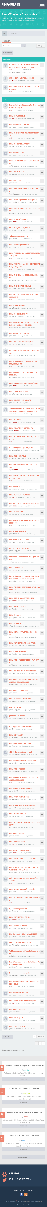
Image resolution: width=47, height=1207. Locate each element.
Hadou (13, 70)
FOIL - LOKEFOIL (15, 623)
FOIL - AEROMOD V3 (17, 171)
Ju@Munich (15, 637)
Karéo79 (14, 581)
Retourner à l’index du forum (13, 1050)
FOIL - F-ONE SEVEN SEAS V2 (20, 286)
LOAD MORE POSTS (23, 1157)
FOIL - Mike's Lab (15, 615)
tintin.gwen (18, 626)
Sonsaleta (15, 701)
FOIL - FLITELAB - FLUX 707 (19, 495)
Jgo (13, 729)
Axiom (14, 230)
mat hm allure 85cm (17, 1026)
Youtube (22, 1190)
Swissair (15, 174)
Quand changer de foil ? (18, 908)
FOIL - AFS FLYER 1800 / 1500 (20, 743)
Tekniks (14, 609)
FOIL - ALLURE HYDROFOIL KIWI (21, 428)
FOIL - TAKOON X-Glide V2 (19, 391)
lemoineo (15, 763)
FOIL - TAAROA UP (16, 567)
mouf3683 (14, 684)
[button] (43, 1043)
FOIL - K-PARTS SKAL (17, 116)
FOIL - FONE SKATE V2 (17, 456)
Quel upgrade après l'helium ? (21, 726)
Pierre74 (14, 967)
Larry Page (26, 1140)
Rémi (13, 394)
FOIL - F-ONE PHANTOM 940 (20, 699)
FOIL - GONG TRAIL (16, 152)
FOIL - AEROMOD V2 (17, 486)
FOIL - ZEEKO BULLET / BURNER (21, 598)
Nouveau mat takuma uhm (20, 973)
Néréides (15, 975)
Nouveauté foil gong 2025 (19, 548)
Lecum (14, 239)
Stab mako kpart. (16, 1018)
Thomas (15, 183)
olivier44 (15, 791)
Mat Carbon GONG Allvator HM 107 (23, 934)
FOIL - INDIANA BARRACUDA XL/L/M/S (23, 383)
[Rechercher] (24, 45)
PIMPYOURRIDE (11, 4)
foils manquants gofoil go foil (21, 447)
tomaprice (15, 489)
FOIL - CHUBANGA (16, 735)
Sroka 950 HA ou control (19, 540)
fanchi (14, 542)
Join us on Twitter (20, 1179)
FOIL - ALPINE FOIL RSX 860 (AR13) (22, 643)
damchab (14, 327)
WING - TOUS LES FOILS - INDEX (21, 78)
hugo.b (14, 146)
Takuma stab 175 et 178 (18, 236)
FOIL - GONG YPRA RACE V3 (19, 144)
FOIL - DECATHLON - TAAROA (20, 788)
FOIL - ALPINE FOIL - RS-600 (19, 917)
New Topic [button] (8, 53)
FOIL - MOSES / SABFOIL (18, 219)
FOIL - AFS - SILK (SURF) (18, 690)
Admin (26, 1070)
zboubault (15, 202)
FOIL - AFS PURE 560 (17, 769)
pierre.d (14, 645)
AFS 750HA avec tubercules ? (20, 752)
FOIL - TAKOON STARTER (19, 797)
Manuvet (15, 693)
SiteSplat (26, 1093)
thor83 (14, 288)
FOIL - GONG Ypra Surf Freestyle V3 (23, 199)
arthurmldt (16, 308)
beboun (14, 956)
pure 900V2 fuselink (17, 716)
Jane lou (26, 1117)
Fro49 (14, 403)
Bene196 (15, 911)
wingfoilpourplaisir (18, 718)
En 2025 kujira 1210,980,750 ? (20, 227)
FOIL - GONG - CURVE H (18, 925)
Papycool (14, 355)
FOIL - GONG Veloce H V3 (19, 124)
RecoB (13, 213)
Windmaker (15, 166)
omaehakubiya (17, 450)
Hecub (14, 127)
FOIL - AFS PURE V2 (16, 833)
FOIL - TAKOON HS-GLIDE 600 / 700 (22, 1001)
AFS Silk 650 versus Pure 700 (20, 942)
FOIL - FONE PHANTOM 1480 (20, 850)
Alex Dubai (15, 737)
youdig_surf (15, 280)
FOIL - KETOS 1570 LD (17, 606)
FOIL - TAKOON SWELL (17, 305)
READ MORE (23, 1079)
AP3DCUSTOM (16, 872)
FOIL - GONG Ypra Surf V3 (19, 244)
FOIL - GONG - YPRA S (17, 814)
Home (16, 1190)
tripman (14, 617)
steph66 (15, 861)
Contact (30, 1190)
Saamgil (14, 377)
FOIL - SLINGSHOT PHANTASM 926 (22, 671)
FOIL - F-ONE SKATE (16, 419)
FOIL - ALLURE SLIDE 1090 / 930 (21, 342)
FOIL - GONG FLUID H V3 (18, 314)
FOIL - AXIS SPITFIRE (17, 842)
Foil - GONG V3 (15, 707)
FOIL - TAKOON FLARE (17, 531)
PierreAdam (16, 1012)
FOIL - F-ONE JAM (16, 512)
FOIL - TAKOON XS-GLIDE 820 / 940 (22, 805)
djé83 (14, 514)
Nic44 (14, 808)
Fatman (14, 562)
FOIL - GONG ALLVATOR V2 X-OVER (22, 760)
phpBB (40, 1201)
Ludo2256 (15, 673)
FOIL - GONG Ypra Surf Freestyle (22, 889)
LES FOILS (6, 41)
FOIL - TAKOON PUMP (17, 651)
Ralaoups (16, 194)
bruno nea (17, 1029)
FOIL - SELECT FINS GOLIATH (20, 400)
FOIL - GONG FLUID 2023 (18, 992)
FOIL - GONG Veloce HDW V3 (20, 333)
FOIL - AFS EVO (15, 180)
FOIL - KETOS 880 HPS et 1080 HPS (22, 859)
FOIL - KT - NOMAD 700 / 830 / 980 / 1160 (24, 503)
